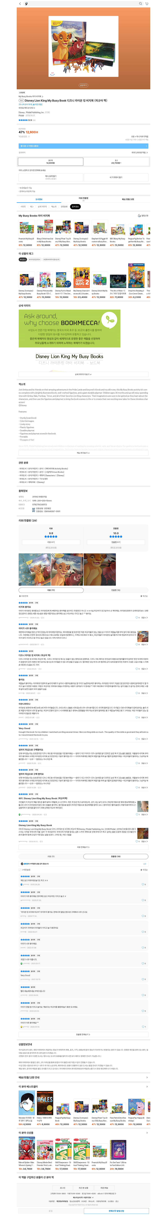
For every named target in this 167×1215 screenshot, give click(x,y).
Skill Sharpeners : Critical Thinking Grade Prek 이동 (81, 1154)
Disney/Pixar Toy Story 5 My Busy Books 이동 (63, 233)
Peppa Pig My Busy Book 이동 (63, 1114)
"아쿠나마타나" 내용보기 (83, 709)
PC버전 (84, 1201)
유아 (41, 468)
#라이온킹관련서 (34, 259)
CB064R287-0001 (52, 511)
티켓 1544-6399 (74, 1194)
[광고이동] (140, 3)
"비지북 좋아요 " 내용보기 (83, 610)
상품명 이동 (27, 285)
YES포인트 (23, 136)
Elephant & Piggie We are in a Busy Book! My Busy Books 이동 (100, 233)
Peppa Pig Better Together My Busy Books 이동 (136, 235)
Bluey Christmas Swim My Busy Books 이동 (45, 233)
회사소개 (91, 1201)
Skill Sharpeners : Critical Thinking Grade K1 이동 (63, 1154)
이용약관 (52, 1201)
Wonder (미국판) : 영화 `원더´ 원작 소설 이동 (27, 1108)
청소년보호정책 (75, 1201)
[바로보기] (67, 569)
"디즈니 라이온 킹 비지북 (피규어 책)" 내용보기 (83, 660)
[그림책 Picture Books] (54, 472)
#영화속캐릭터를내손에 (51, 259)
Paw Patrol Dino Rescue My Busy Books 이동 (118, 1114)
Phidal (21, 115)
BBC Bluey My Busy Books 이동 (118, 235)
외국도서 (23, 468)
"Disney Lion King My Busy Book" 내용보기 (83, 831)
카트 (147, 4)
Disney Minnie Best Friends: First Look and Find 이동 (45, 1155)
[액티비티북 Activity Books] (56, 468)
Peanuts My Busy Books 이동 (27, 233)
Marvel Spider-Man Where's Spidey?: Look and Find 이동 (27, 1153)
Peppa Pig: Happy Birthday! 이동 (136, 1112)
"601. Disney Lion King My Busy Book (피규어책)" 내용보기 (83, 804)
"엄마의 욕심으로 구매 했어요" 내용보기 (83, 779)
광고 (116, 1201)
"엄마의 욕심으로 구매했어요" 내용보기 (83, 754)
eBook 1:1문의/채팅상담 (106, 1194)
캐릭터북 (31, 482)
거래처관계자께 (101, 1201)
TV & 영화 (44, 479)
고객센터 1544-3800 (58, 1194)
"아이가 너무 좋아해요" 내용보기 (83, 634)
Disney (22, 112)
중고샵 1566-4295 (89, 1194)
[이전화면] (20, 3)
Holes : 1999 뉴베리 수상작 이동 (45, 1108)
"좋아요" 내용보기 (83, 684)
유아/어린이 (33, 468)
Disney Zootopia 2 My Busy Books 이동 (81, 233)
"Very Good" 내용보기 (83, 731)
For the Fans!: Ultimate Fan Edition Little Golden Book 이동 (118, 1155)
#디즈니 (23, 259)
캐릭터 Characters (47, 475)
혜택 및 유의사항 (51, 547)
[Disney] (60, 475)
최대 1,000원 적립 (139, 152)
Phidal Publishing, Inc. (35, 112)
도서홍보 (111, 1201)
